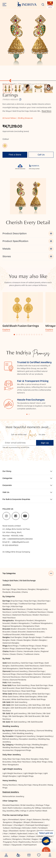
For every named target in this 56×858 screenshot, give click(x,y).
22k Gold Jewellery (19, 705)
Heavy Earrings (24, 785)
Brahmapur (7, 825)
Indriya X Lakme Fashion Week (33, 811)
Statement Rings (23, 648)
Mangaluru (17, 839)
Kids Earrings (17, 606)
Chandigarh (19, 825)
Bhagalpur (17, 822)
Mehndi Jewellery (10, 739)
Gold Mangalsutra (10, 668)
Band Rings (13, 646)
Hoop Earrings (30, 601)
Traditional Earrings (27, 604)
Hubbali (12, 833)
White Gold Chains (10, 696)
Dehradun (26, 828)
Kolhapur (31, 836)
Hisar (5, 833)
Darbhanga (16, 828)
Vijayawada (16, 845)
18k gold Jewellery (18, 713)
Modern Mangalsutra (20, 623)
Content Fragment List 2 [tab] (29, 414)
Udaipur (6, 845)
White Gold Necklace (20, 699)
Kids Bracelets (27, 634)
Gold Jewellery (13, 663)
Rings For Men (38, 648)
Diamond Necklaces (11, 677)
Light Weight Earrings (32, 773)
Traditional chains (31, 654)
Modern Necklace (40, 615)
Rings (13, 589)
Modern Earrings (9, 604)
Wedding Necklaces (11, 747)
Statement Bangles (10, 643)
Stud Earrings (43, 601)
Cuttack (6, 828)
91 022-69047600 (10, 545)
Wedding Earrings (23, 745)
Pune (15, 842)
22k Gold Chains (35, 708)
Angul (29, 819)
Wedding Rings (27, 747)
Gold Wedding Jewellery (24, 730)
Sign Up (45, 443)
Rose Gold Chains (23, 688)
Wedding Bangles (39, 745)
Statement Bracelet (35, 632)
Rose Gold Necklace (11, 691)
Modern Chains (15, 651)
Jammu (6, 836)
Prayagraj (7, 842)
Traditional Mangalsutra (41, 623)
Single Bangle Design (32, 637)
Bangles (31, 589)
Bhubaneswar (37, 822)
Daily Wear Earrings (11, 759)
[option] (7, 88)
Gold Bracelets (17, 666)
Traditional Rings (26, 646)
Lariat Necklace (19, 612)
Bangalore (7, 822)
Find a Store (15, 154)
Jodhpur (14, 836)
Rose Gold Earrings (39, 685)
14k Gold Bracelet (35, 722)
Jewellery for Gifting (32, 808)
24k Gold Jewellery (19, 702)
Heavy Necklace (9, 785)
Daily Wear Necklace (21, 762)
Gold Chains (45, 666)
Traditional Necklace (37, 612)
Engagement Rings (23, 750)
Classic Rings (41, 646)
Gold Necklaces (32, 666)
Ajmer (22, 819)
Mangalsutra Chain (31, 626)
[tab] (14, 334)
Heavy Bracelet (39, 785)
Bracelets (16, 592)
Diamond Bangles (24, 674)
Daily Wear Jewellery (11, 754)
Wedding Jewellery (10, 726)
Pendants (6, 592)
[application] (28, 37)
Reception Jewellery (28, 739)
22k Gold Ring (35, 705)
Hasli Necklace (9, 618)
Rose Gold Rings (28, 691)
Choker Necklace (34, 609)
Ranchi (35, 842)
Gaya (5, 831)
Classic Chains (16, 654)
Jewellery (6, 585)
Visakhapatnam (30, 845)
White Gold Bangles (28, 696)
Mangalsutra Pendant (24, 620)
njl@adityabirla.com (20, 542)
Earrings (6, 589)
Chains (25, 592)
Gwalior (40, 831)
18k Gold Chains (35, 713)
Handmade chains (32, 651)
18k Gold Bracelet (32, 716)
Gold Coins (37, 668)
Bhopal (27, 822)
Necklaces (22, 589)
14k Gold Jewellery (18, 722)
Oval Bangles (16, 637)
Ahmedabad (13, 819)
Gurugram (31, 831)
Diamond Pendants (18, 680)
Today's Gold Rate (10, 580)
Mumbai (26, 839)
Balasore (37, 819)
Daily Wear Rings (39, 762)
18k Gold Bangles (16, 716)
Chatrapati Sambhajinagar (36, 825)
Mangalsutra (42, 589)
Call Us (41, 154)
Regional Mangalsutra (12, 626)
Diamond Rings (9, 674)
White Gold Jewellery (22, 694)
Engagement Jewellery (25, 736)
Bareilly (45, 819)
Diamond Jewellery (19, 671)
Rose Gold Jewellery (20, 685)
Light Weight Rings (25, 776)
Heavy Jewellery (9, 780)
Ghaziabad (13, 831)
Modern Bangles (39, 640)
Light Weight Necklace (12, 773)
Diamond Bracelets (42, 674)
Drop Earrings (17, 601)
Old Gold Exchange (27, 580)
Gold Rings (38, 663)
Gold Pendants (25, 668)
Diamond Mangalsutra (31, 677)
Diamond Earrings (36, 671)
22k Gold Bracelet (18, 708)
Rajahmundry (24, 842)
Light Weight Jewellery (12, 769)
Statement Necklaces (21, 615)
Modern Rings (8, 648)
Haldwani (49, 831)
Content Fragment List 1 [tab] (26, 414)
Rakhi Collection (15, 808)
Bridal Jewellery (27, 805)
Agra (4, 819)
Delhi (34, 828)
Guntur (22, 831)
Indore (31, 833)
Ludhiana (7, 839)
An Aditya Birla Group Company (16, 552)
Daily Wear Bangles (29, 759)
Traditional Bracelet (11, 634)
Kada (13, 640)
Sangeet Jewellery (45, 736)
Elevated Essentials (10, 805)
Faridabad (42, 828)
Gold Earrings (27, 663)
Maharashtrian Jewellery (13, 796)
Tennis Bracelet (33, 629)
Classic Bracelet (18, 632)
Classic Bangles (23, 640)
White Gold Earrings (40, 694)
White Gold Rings (38, 699)
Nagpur (35, 839)
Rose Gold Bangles (40, 688)
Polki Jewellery (13, 682)
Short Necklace (18, 609)
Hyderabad (22, 833)
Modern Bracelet (18, 629)
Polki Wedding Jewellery (22, 733)
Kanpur (22, 836)
